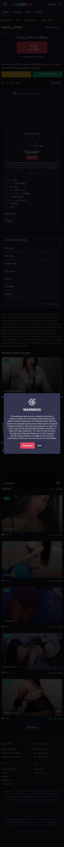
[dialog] (32, 423)
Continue (27, 445)
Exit (40, 445)
